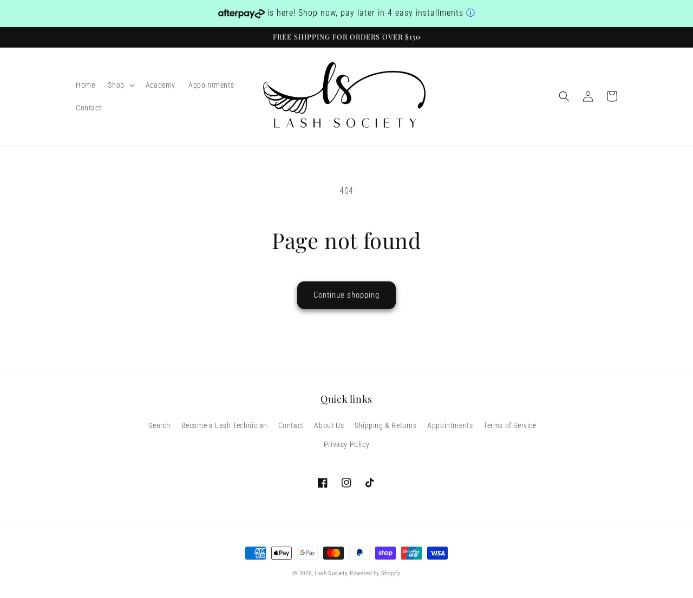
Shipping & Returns (386, 425)
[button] (120, 85)
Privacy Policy (346, 444)
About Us (329, 425)
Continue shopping (346, 295)
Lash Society (331, 573)
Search (159, 425)
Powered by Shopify (375, 573)
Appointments (450, 425)
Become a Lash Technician (224, 425)
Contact (291, 425)
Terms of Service (510, 425)
